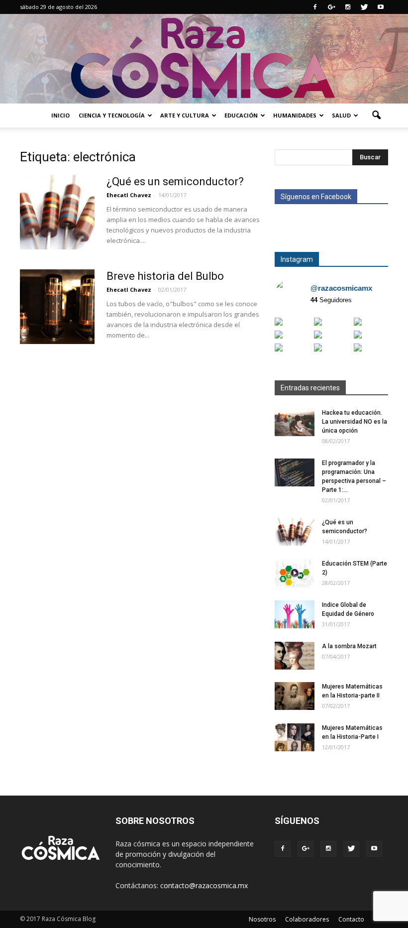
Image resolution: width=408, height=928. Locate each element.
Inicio (60, 115)
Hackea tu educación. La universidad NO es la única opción (354, 421)
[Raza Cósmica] (204, 59)
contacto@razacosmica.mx (204, 885)
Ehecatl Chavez (128, 195)
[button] (376, 115)
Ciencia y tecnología (112, 115)
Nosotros (262, 919)
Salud (341, 115)
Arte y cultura (184, 115)
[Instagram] (347, 7)
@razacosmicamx (341, 288)
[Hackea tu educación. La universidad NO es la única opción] (294, 422)
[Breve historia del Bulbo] (57, 306)
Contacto (351, 919)
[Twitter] (364, 7)
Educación (241, 115)
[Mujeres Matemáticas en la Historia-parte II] (294, 696)
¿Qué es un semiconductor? (175, 181)
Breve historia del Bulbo (165, 276)
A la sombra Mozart (349, 646)
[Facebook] (314, 7)
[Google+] (331, 7)
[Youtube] (380, 7)
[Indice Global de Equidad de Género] (294, 614)
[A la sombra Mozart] (294, 656)
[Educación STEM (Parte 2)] (294, 573)
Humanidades (294, 115)
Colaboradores (307, 919)
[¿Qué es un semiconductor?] (57, 212)
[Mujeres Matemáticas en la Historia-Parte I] (294, 737)
